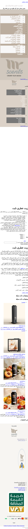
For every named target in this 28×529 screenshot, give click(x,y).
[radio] (21, 234)
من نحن (20, 45)
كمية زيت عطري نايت (23, 242)
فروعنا (20, 122)
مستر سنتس (25, 1)
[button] (15, 10)
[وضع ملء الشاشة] (26, 527)
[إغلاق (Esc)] (23, 527)
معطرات (17, 20)
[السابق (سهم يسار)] (27, 528)
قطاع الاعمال (18, 33)
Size (27, 237)
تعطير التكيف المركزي (13, 37)
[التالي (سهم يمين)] (26, 528)
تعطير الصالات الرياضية (12, 41)
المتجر (20, 15)
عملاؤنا (18, 50)
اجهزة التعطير (15, 18)
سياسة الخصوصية (21, 483)
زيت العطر (22, 268)
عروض (20, 94)
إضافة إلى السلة (24, 244)
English (20, 54)
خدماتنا (18, 48)
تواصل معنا (16, 46)
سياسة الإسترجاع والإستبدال (19, 482)
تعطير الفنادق (18, 114)
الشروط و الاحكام (21, 485)
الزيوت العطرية (15, 16)
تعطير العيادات (15, 39)
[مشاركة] (24, 527)
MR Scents (17, 225)
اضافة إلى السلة (3, 329)
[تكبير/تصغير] (27, 527)
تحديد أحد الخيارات (8, 384)
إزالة (25, 241)
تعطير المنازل (15, 35)
